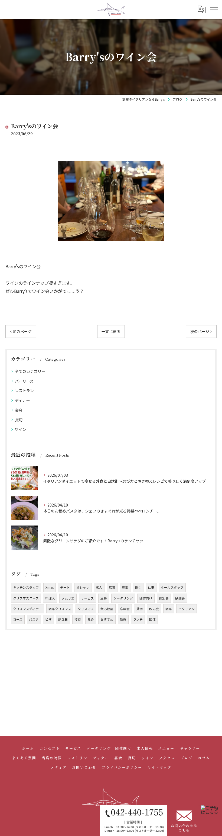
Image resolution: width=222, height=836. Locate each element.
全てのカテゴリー (30, 371)
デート (65, 587)
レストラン (24, 390)
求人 (99, 587)
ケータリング (123, 598)
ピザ (48, 619)
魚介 (90, 619)
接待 (77, 619)
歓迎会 (180, 598)
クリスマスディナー (27, 609)
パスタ (34, 619)
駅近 (123, 619)
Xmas (49, 587)
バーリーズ (24, 381)
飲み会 (154, 609)
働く (138, 587)
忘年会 (125, 609)
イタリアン (186, 609)
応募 (112, 587)
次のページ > (201, 331)
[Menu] (213, 9)
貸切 (18, 419)
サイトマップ (159, 767)
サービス (87, 598)
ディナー (22, 400)
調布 (168, 609)
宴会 (18, 410)
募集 (125, 587)
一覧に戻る (111, 331)
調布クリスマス (59, 609)
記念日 (63, 619)
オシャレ (82, 587)
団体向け (145, 598)
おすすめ (106, 619)
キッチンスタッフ (26, 587)
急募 (103, 598)
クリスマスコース (26, 598)
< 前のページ (21, 331)
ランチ (138, 619)
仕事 (151, 587)
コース (17, 619)
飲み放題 (106, 609)
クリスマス (86, 609)
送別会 (164, 598)
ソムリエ (67, 598)
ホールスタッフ (172, 587)
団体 (152, 619)
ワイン (20, 429)
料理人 (50, 598)
